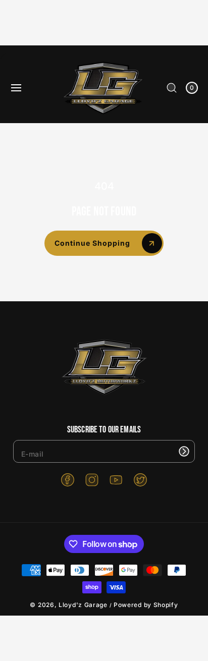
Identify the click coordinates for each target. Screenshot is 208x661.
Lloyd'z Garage (84, 605)
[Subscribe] (184, 451)
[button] (16, 88)
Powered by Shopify (146, 605)
